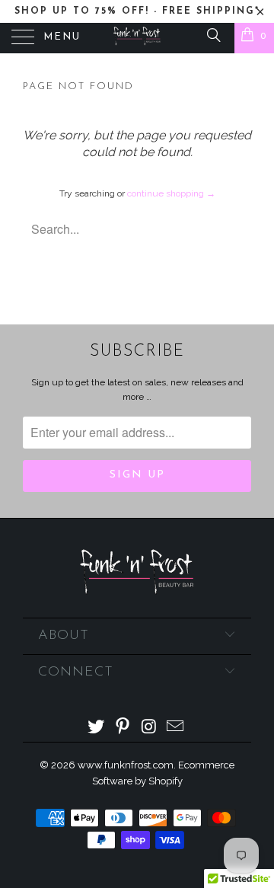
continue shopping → (171, 193)
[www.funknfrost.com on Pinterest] (123, 728)
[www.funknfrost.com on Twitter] (96, 728)
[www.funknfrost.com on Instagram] (150, 728)
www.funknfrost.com (126, 765)
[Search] (213, 34)
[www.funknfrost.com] (137, 38)
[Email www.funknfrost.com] (175, 728)
